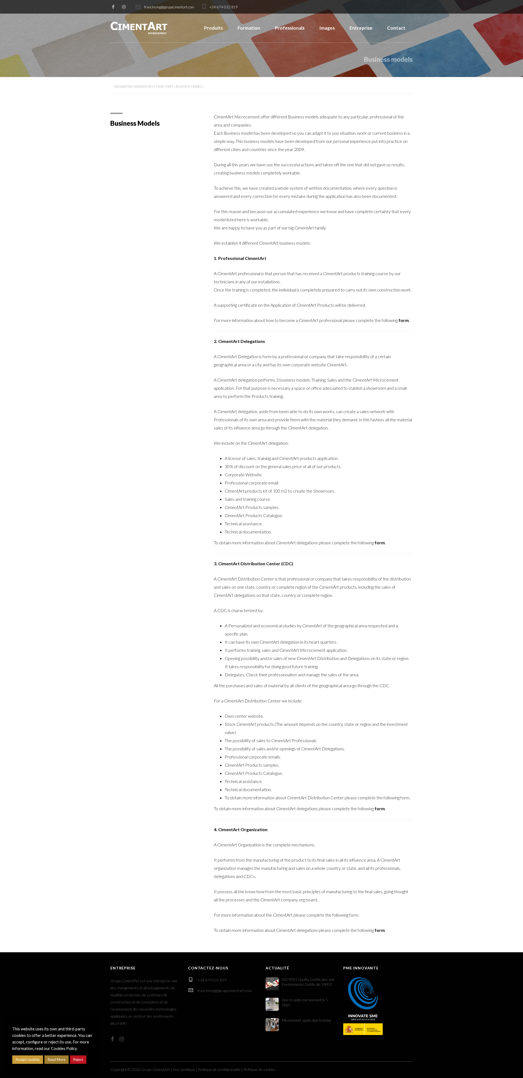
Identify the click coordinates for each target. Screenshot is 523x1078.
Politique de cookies (260, 1069)
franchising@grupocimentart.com (224, 990)
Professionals (290, 28)
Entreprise (360, 28)
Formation (249, 28)
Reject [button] (78, 1059)
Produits (213, 28)
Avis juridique (184, 1069)
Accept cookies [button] (28, 1059)
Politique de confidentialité (219, 1069)
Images (327, 28)
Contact (396, 28)
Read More (56, 1059)
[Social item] (112, 1039)
